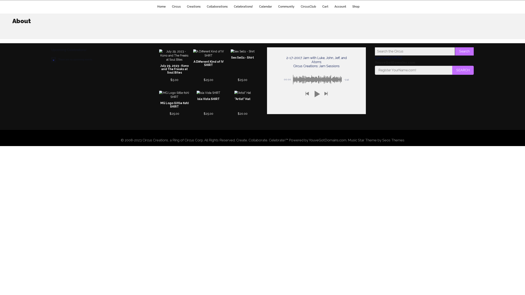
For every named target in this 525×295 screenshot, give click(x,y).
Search (464, 51)
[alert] (100, 59)
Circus (176, 6)
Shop (356, 6)
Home (161, 6)
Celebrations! (243, 6)
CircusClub (308, 6)
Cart (325, 6)
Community (286, 6)
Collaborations (217, 6)
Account (340, 6)
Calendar (265, 6)
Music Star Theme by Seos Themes (376, 140)
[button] (307, 94)
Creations (194, 6)
